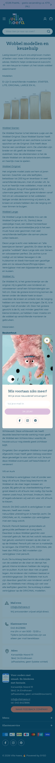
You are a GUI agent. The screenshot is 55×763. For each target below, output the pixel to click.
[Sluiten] (47, 340)
